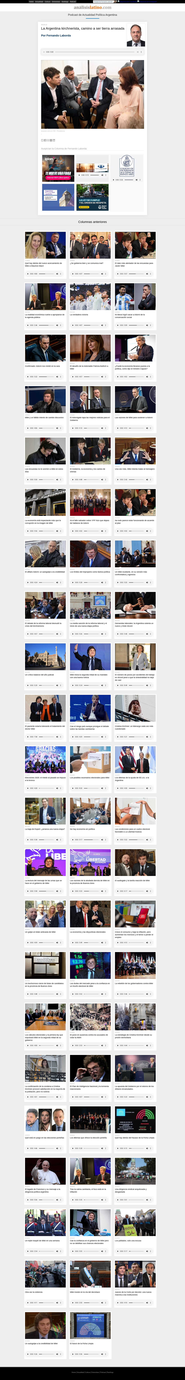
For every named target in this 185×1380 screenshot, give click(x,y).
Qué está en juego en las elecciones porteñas (44, 1138)
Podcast (73, 2)
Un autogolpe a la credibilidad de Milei (41, 1343)
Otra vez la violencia (33, 1292)
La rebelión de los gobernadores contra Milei (134, 983)
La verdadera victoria (79, 315)
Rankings (65, 2)
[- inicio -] (92, 7)
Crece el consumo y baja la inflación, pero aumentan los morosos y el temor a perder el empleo (134, 934)
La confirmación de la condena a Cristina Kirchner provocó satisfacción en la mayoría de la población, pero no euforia (45, 1089)
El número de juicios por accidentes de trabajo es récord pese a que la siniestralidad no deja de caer (134, 677)
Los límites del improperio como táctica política (90, 572)
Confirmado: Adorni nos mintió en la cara (42, 366)
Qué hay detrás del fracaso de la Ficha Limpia (134, 1138)
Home (31, 2)
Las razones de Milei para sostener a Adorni (134, 417)
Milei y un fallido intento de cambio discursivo (44, 417)
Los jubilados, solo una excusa (128, 1241)
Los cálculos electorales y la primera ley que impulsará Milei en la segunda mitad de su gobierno (44, 1037)
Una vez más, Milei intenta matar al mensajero (135, 469)
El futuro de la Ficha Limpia (81, 1343)
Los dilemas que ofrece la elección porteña (88, 1138)
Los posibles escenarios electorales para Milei (89, 778)
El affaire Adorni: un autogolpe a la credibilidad (45, 572)
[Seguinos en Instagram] (147, 2)
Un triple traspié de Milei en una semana (42, 1241)
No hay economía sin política (82, 829)
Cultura (47, 2)
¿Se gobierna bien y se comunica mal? (86, 263)
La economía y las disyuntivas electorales (88, 932)
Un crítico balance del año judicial (39, 675)
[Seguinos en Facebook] (127, 2)
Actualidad (39, 2)
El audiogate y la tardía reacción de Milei (132, 880)
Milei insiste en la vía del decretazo (85, 1292)
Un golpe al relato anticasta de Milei (40, 932)
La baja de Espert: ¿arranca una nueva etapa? (45, 829)
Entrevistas (56, 2)
